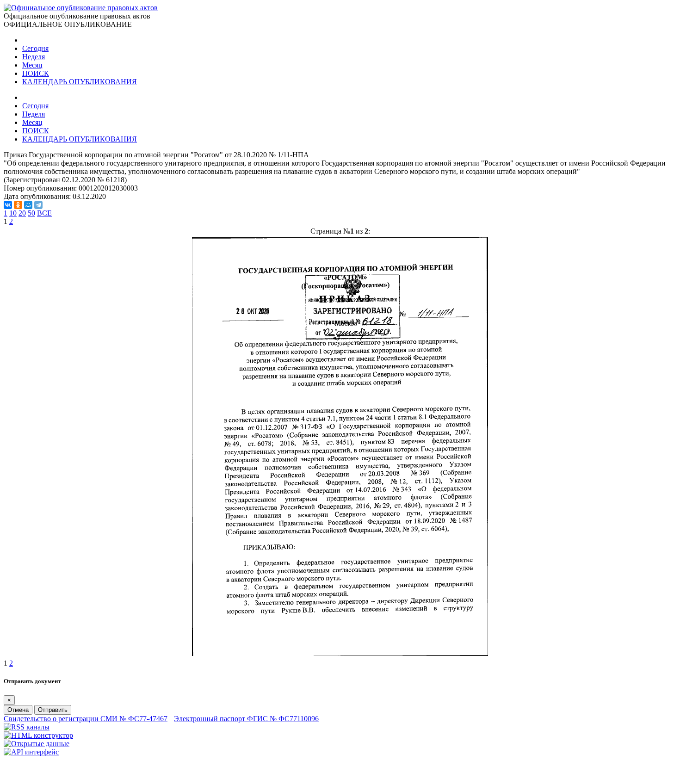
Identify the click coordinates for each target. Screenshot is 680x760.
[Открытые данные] (36, 744)
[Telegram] (38, 205)
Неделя (33, 57)
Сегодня (35, 48)
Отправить (53, 709)
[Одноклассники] (18, 205)
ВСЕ (44, 213)
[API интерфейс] (31, 752)
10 (13, 213)
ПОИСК (35, 73)
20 (22, 213)
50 (31, 213)
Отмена (18, 709)
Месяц (32, 65)
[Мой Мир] (28, 205)
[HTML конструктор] (38, 735)
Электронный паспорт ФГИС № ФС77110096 (246, 719)
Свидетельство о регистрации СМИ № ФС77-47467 (85, 719)
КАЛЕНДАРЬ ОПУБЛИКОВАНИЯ (79, 82)
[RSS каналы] (26, 727)
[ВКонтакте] (8, 205)
